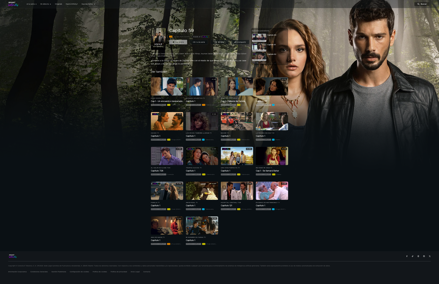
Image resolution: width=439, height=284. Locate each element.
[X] (430, 256)
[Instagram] (424, 256)
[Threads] (418, 256)
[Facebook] (407, 256)
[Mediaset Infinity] (13, 4)
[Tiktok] (413, 256)
